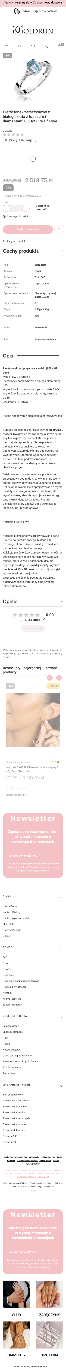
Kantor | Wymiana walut (16, 918)
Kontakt (7, 992)
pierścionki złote (39, 1173)
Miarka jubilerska (12, 998)
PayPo (6, 1043)
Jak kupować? (11, 1026)
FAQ (5, 957)
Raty (5, 1037)
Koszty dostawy (11, 1049)
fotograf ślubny (54, 1173)
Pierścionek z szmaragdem (17, 1118)
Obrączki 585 (10, 1136)
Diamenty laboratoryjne (18, 762)
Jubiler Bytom (10, 1157)
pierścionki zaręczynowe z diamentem (35, 1170)
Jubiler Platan (45, 1160)
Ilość (5, 202)
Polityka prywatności (14, 986)
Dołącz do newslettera (23, 855)
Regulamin (8, 975)
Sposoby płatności (13, 1031)
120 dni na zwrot (12, 1067)
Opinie (6, 936)
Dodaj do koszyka (28, 229)
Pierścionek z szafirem (15, 1112)
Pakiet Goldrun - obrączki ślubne (20, 1061)
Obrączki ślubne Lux (14, 1130)
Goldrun (33, 1191)
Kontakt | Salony (12, 912)
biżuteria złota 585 (22, 1173)
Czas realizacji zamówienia (17, 1055)
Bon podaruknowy (13, 1094)
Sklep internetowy (30, 1366)
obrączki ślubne (10, 1170)
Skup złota (8, 924)
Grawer (7, 969)
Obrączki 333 (10, 1142)
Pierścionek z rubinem (15, 1106)
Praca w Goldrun (12, 930)
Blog (5, 963)
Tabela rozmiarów (12, 1004)
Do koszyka (22, 788)
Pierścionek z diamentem (16, 1100)
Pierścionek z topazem (15, 1124)
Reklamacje (9, 1073)
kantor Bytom (43, 1177)
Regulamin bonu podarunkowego (21, 981)
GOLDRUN (8, 130)
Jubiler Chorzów (48, 1157)
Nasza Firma (10, 906)
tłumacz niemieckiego (26, 1177)
